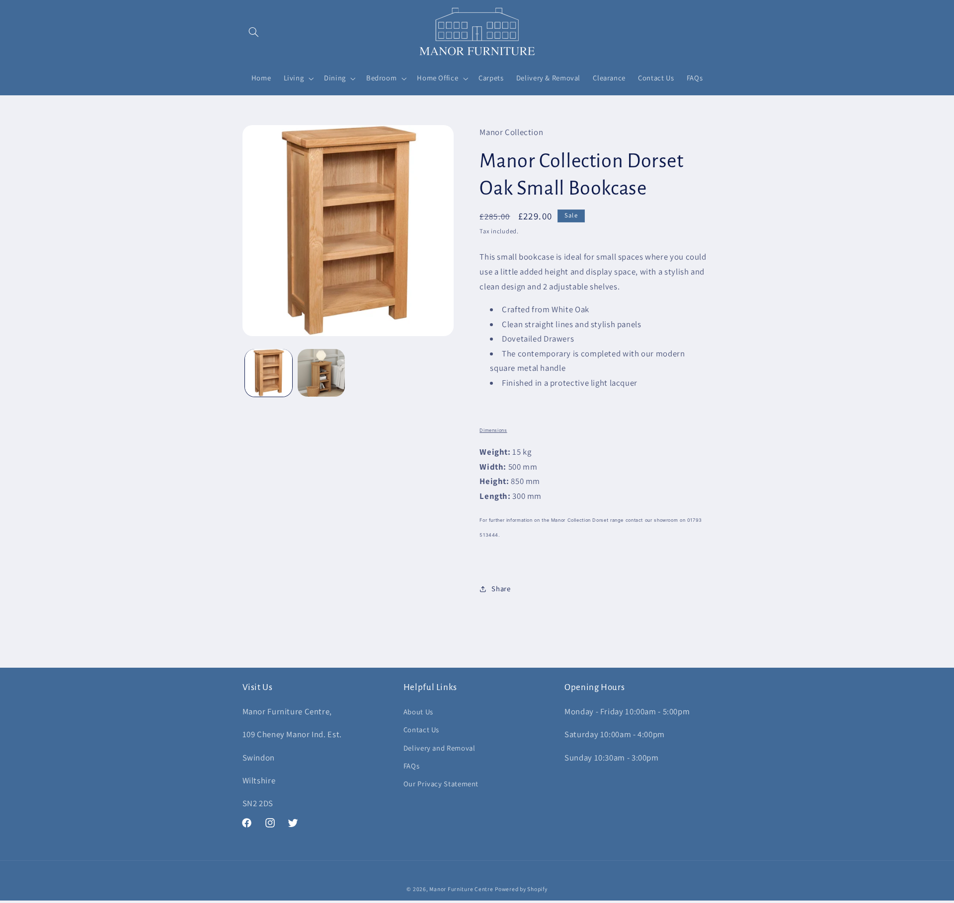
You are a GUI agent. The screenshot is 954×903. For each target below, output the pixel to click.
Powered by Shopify (521, 889)
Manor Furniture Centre (461, 889)
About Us (418, 711)
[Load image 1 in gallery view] (268, 372)
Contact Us (421, 729)
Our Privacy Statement (440, 783)
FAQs (411, 765)
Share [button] (500, 588)
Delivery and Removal (439, 748)
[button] (253, 31)
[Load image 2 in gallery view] (321, 372)
